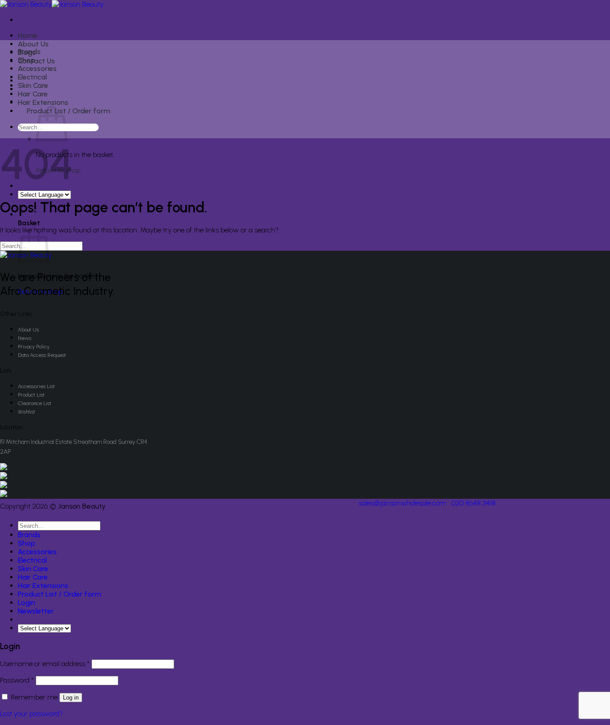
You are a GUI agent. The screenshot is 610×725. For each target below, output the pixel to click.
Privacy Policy (34, 347)
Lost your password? (31, 713)
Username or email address (45, 663)
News (24, 338)
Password (17, 680)
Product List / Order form (68, 111)
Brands (29, 51)
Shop (26, 60)
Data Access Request (42, 355)
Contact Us (36, 61)
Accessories (37, 68)
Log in (71, 697)
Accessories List (36, 386)
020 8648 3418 (473, 503)
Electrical (32, 77)
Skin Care (33, 85)
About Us (33, 44)
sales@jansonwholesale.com (402, 503)
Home (28, 35)
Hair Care (33, 94)
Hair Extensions (43, 102)
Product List (31, 395)
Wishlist (26, 412)
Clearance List (34, 403)
